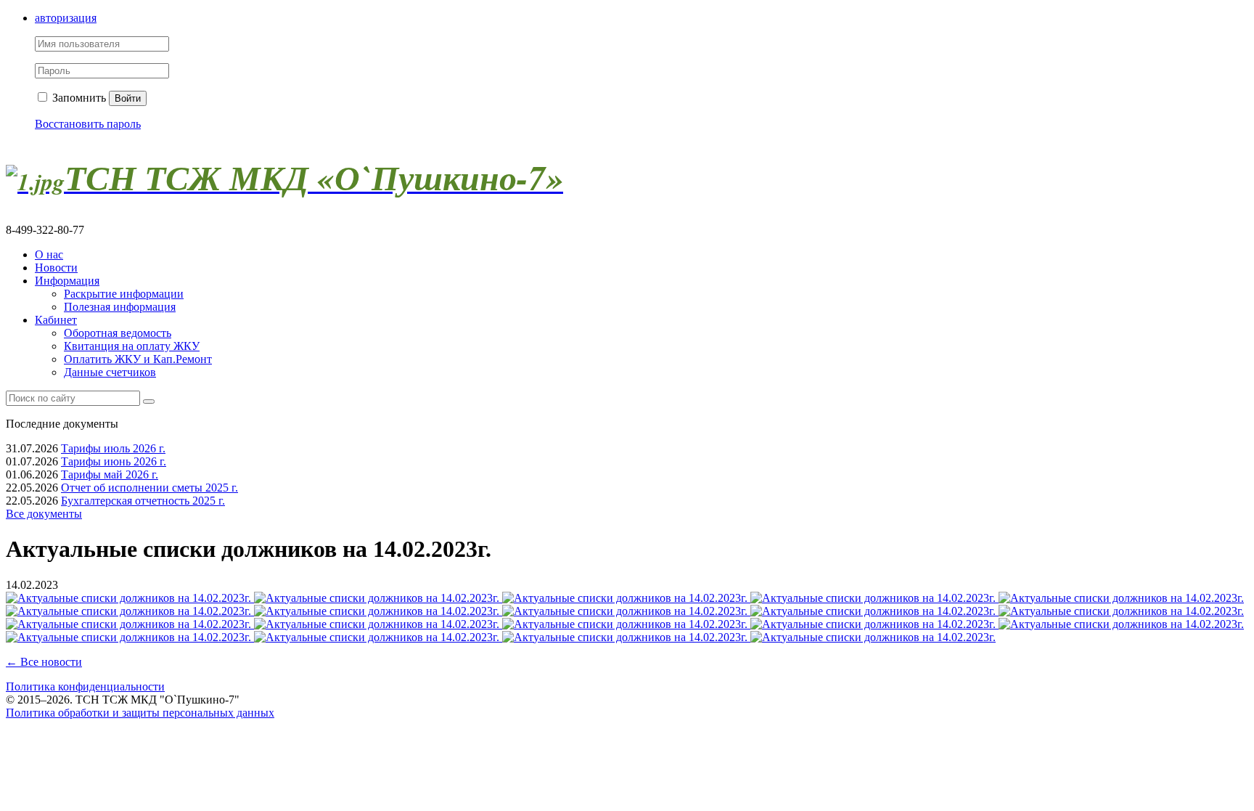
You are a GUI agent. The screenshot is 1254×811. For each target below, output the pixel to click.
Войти (128, 98)
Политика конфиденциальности (85, 686)
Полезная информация (120, 307)
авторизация (66, 18)
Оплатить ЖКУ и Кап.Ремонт (138, 359)
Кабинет (56, 320)
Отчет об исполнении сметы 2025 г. (149, 487)
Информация (67, 280)
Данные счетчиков (110, 372)
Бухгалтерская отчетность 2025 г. (143, 500)
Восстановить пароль (88, 124)
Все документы (44, 514)
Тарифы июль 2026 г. (113, 448)
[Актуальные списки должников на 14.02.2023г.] (130, 598)
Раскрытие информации (124, 294)
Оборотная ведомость (117, 333)
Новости (56, 267)
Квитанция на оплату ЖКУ (132, 346)
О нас (49, 254)
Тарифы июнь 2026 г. (113, 461)
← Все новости (44, 662)
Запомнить (77, 97)
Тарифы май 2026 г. (109, 474)
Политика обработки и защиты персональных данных (140, 712)
